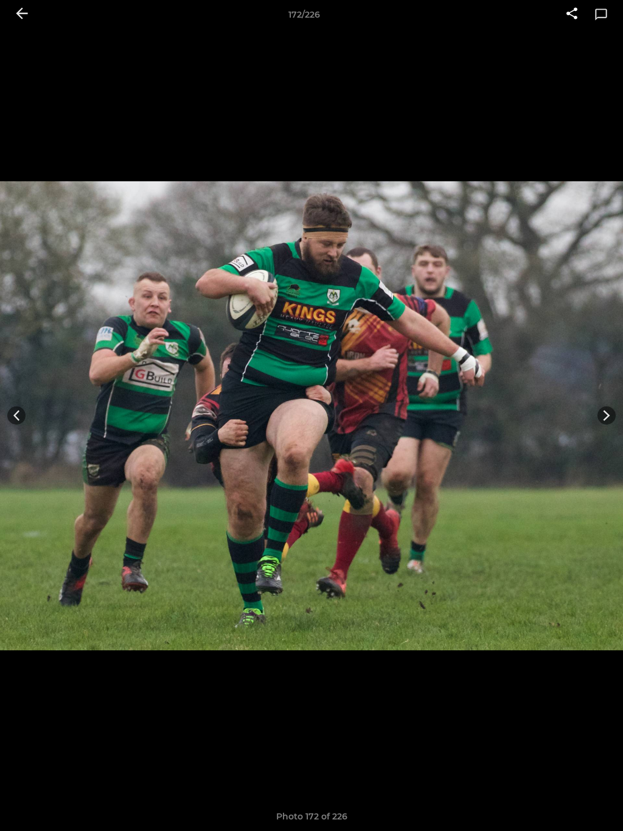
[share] (572, 14)
